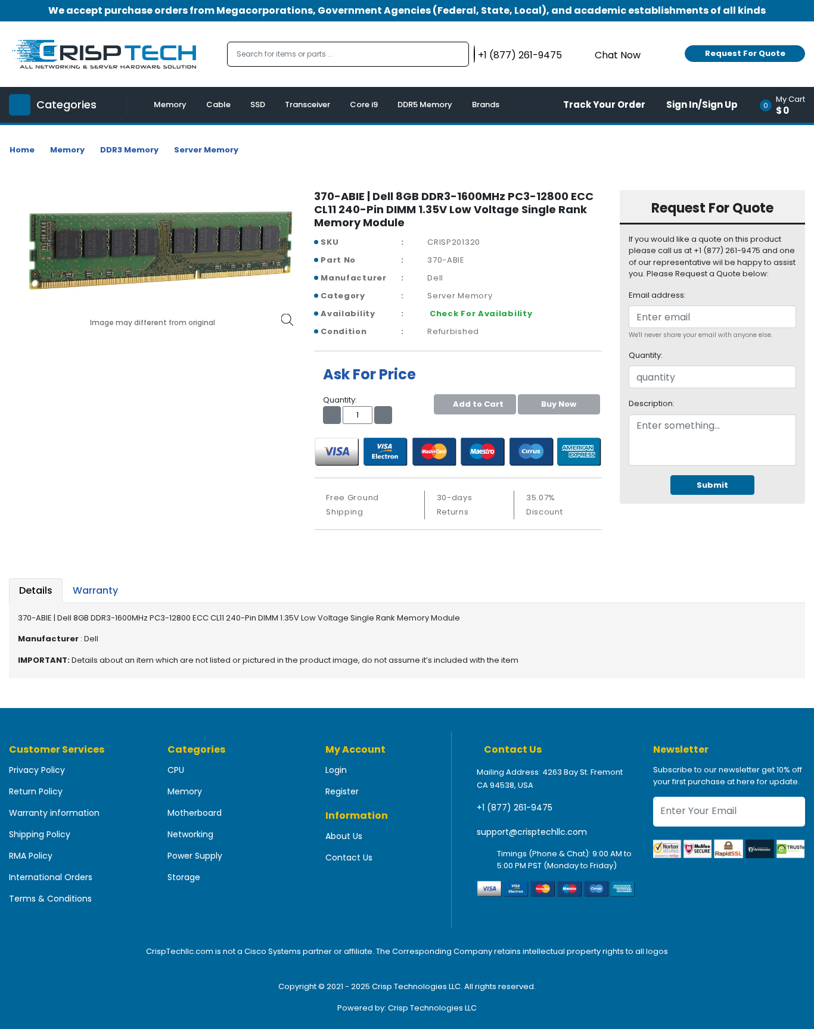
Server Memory (206, 149)
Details (35, 590)
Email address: (657, 295)
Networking (190, 834)
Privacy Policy (37, 770)
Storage (183, 877)
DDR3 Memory (129, 149)
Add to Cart (478, 404)
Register (342, 791)
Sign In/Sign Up (702, 104)
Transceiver (307, 104)
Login (336, 770)
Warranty (95, 590)
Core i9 (364, 104)
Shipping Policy (39, 834)
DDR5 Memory (424, 104)
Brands (485, 104)
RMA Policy (30, 856)
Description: (652, 403)
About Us (343, 836)
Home (22, 149)
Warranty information (54, 813)
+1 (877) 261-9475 (514, 807)
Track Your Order (604, 104)
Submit (712, 485)
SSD (257, 104)
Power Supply (194, 856)
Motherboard (194, 813)
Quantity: (646, 355)
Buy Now (558, 404)
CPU (175, 770)
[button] (786, 105)
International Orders (50, 877)
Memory (170, 104)
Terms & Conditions (50, 899)
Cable (218, 104)
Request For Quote (745, 53)
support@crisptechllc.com (532, 832)
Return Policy (36, 791)
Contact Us (348, 857)
